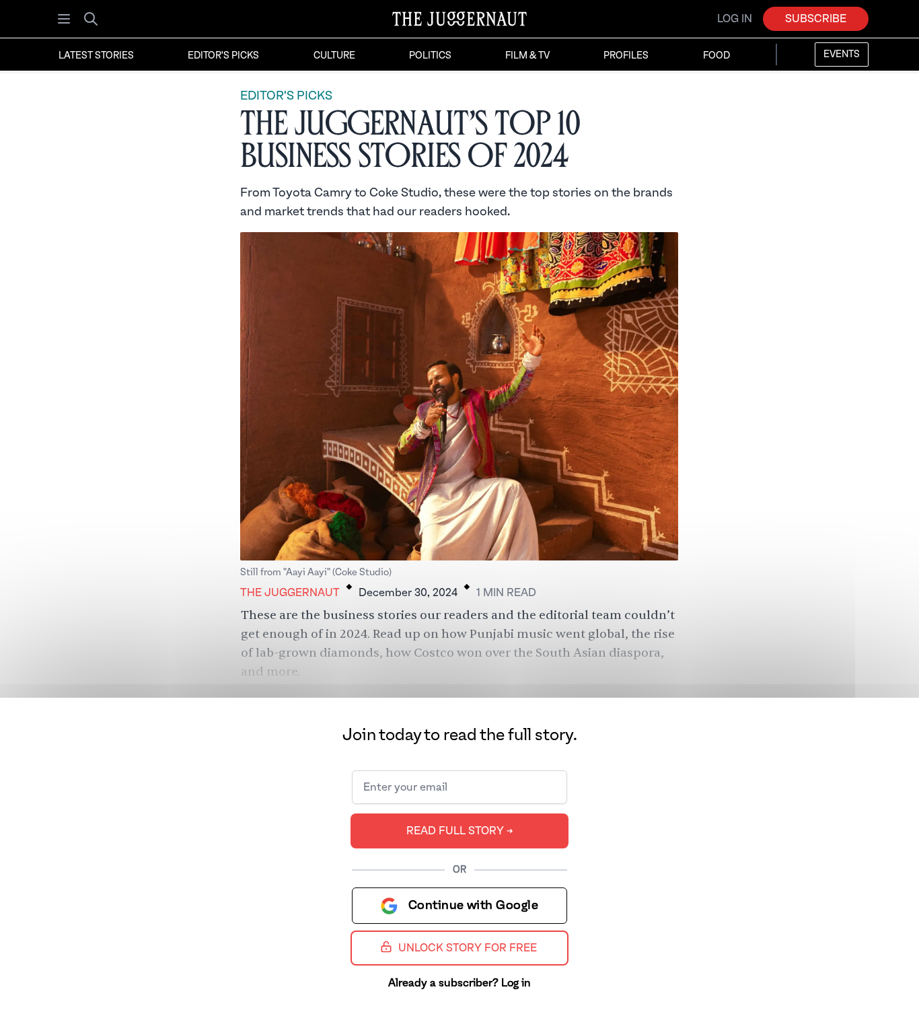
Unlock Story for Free (467, 948)
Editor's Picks (223, 55)
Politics (430, 55)
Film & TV (527, 55)
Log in (734, 19)
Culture (334, 55)
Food (716, 55)
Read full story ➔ (459, 831)
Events (841, 54)
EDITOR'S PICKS (286, 96)
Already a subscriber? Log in (459, 983)
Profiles (626, 55)
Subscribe (815, 19)
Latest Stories (96, 55)
